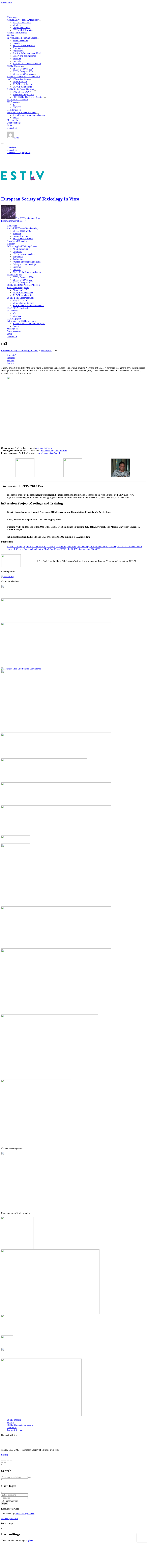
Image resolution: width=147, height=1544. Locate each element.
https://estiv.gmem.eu (25, 1513)
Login (4, 1504)
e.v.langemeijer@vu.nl (49, 453)
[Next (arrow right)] (5, 1462)
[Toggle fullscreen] (8, 1460)
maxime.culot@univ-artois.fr (54, 450)
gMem (31, 1540)
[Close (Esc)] (2, 1460)
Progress (11, 358)
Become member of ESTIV (13, 221)
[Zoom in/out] (11, 1460)
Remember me (11, 1501)
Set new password (9, 1518)
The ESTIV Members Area (28, 218)
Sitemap (4, 1454)
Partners (10, 363)
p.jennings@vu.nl (44, 448)
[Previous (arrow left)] (2, 1462)
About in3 (11, 355)
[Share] (5, 1460)
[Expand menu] (40, 20)
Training (10, 360)
